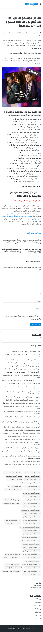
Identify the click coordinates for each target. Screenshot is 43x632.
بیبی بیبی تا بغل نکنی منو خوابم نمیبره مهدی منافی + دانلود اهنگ (21, 403)
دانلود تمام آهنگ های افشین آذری (14, 476)
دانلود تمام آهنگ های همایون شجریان (31, 564)
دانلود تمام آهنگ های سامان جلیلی (12, 500)
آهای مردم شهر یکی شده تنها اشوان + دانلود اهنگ (25, 351)
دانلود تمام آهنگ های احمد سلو (32, 476)
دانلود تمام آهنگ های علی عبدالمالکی (31, 513)
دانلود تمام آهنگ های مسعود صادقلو (31, 547)
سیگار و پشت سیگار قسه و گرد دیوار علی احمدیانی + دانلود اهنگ (21, 433)
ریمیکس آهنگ (37, 585)
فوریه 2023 (38, 599)
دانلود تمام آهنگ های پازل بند (11, 564)
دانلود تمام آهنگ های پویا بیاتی (33, 568)
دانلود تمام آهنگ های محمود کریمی (31, 534)
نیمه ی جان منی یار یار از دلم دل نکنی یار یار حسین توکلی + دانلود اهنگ (32, 251)
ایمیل (39, 301)
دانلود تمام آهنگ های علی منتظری (31, 520)
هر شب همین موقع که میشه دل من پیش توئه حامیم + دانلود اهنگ (21, 380)
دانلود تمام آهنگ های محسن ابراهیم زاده (30, 527)
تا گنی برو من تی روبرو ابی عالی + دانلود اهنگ (26, 461)
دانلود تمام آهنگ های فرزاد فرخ (12, 520)
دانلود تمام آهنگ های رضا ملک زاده (31, 493)
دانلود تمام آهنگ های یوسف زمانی (32, 574)
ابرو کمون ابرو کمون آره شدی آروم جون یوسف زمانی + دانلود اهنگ (32, 242)
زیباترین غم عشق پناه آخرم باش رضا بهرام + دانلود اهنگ (23, 372)
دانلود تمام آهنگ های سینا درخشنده (31, 503)
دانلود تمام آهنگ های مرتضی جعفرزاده (30, 540)
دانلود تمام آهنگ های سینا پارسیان (31, 506)
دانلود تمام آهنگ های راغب (14, 486)
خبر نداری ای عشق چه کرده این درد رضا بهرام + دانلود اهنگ (22, 369)
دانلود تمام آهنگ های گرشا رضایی (11, 571)
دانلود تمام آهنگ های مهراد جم (12, 554)
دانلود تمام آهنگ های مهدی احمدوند (31, 554)
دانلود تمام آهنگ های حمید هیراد (32, 486)
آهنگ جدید (38, 583)
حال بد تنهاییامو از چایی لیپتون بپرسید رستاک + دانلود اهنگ (23, 359)
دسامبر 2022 (37, 605)
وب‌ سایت (38, 308)
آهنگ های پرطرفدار (36, 587)
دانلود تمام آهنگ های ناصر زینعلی (11, 557)
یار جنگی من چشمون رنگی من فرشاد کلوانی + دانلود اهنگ (22, 464)
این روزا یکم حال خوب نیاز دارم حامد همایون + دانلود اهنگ (23, 447)
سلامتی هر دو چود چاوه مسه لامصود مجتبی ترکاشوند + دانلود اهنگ (12, 242)
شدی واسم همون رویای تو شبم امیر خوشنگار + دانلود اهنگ (23, 397)
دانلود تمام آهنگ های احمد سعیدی (12, 472)
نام (40, 293)
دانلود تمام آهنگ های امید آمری (32, 479)
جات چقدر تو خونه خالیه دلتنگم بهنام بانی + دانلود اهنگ (24, 436)
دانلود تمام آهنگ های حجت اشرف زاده (30, 483)
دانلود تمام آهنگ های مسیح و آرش (31, 551)
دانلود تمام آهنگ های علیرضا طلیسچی (30, 510)
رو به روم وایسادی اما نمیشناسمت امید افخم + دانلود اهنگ (23, 400)
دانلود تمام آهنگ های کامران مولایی (13, 568)
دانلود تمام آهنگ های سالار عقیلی (32, 500)
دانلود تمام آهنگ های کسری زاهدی (31, 571)
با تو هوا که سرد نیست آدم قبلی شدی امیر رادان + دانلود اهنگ (22, 427)
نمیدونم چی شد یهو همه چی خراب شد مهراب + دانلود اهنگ (22, 430)
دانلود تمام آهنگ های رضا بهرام (32, 489)
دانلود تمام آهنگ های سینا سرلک (11, 503)
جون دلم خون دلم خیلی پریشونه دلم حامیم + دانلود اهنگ (23, 383)
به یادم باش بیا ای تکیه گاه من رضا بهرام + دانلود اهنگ (24, 366)
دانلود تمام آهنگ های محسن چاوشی (31, 530)
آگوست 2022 (37, 618)
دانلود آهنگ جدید (36, 338)
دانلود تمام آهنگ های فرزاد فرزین (32, 523)
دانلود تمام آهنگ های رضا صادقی (14, 489)
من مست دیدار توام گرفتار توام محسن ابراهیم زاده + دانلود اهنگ (11, 251)
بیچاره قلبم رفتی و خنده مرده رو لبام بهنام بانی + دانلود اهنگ (22, 439)
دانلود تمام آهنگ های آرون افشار (32, 472)
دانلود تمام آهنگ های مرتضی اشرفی (31, 537)
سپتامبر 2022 (37, 615)
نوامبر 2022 (37, 609)
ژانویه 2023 (38, 602)
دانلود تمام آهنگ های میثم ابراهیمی (31, 557)
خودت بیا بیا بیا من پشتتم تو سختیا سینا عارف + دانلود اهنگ (23, 363)
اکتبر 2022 (38, 612)
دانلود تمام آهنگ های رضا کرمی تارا (31, 496)
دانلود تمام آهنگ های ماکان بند (13, 523)
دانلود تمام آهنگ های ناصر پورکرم (32, 561)
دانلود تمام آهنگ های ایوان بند (15, 479)
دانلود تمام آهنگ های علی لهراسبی (31, 517)
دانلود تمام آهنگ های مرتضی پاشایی (31, 544)
